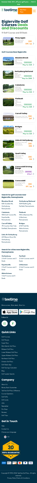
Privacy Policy (11, 478)
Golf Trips (5, 415)
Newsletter (5, 406)
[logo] (18, 300)
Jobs (3, 403)
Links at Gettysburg (9, 235)
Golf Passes (5, 340)
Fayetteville (6, 265)
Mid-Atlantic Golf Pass (9, 346)
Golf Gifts (5, 397)
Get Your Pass (23, 11)
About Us (5, 384)
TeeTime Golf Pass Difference (11, 391)
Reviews (4, 412)
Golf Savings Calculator (9, 368)
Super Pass (5, 343)
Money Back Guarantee (9, 387)
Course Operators (7, 394)
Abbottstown (7, 273)
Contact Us (5, 429)
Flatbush (22, 212)
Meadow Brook (7, 201)
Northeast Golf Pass (8, 358)
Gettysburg (6, 256)
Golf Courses (6, 337)
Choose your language (9, 432)
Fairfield (22, 256)
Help (3, 426)
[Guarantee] (18, 450)
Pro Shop (5, 409)
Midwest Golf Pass (7, 349)
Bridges (22, 223)
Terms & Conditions (23, 478)
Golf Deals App (6, 365)
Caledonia (5, 212)
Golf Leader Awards (8, 374)
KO (8, 437)
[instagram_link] (13, 323)
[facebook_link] (5, 323)
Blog (3, 371)
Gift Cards (5, 400)
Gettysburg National (27, 201)
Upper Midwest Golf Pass (10, 355)
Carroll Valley (7, 223)
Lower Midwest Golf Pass (10, 352)
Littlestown (23, 265)
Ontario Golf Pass (7, 362)
